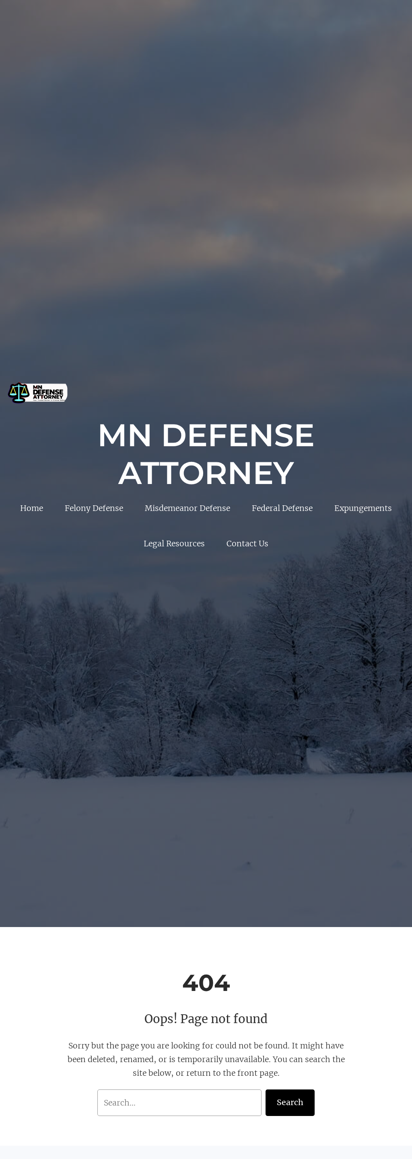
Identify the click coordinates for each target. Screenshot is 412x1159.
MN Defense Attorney (206, 454)
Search (290, 1102)
